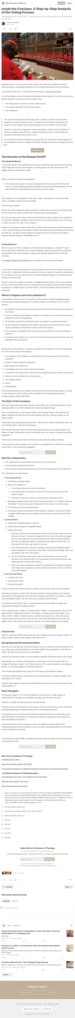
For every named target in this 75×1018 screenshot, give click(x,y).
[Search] (71, 926)
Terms (45, 1004)
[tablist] (10, 901)
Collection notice (53, 1004)
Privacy (39, 1004)
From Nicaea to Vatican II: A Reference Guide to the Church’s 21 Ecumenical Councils (35, 769)
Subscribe (61, 3)
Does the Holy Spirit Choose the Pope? (17, 764)
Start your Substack (32, 1009)
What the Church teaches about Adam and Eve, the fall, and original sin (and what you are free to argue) (32, 952)
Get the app (47, 1009)
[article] (37, 936)
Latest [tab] (9, 925)
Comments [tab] (6, 901)
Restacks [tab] (14, 901)
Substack (28, 1014)
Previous (9, 887)
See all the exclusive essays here (15, 786)
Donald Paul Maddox (12, 22)
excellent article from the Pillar (16, 260)
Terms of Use (47, 864)
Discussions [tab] (16, 925)
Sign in (69, 3)
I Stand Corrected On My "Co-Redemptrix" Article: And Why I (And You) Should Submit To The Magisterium (31, 932)
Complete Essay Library (11, 760)
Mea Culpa (5, 936)
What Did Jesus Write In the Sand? (15, 781)
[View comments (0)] (10, 29)
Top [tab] (4, 925)
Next (67, 887)
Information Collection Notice (37, 866)
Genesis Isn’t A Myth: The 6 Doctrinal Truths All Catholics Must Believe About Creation (31, 947)
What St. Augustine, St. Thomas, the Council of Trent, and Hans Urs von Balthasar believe (31, 965)
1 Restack (21, 873)
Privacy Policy (52, 866)
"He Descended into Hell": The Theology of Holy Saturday (24, 777)
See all (5, 975)
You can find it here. (53, 92)
